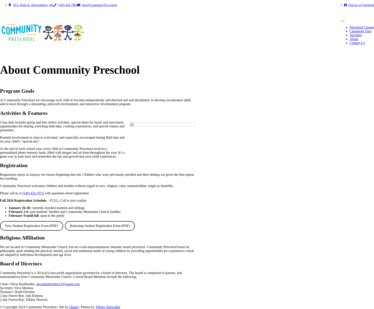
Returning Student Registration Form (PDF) (100, 226)
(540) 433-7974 (33, 193)
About (354, 39)
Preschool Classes (362, 27)
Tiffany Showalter (107, 307)
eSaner (74, 307)
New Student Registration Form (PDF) (31, 226)
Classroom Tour (360, 31)
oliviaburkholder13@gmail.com (58, 284)
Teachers (356, 35)
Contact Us (357, 43)
